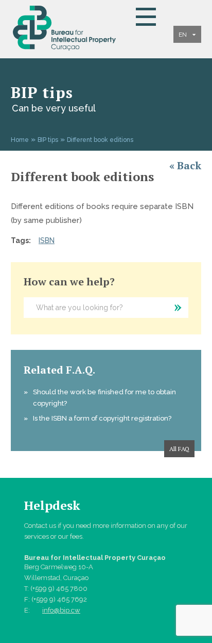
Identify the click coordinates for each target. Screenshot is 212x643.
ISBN (47, 240)
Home (20, 139)
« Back (185, 165)
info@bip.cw (61, 610)
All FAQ (179, 449)
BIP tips (48, 139)
